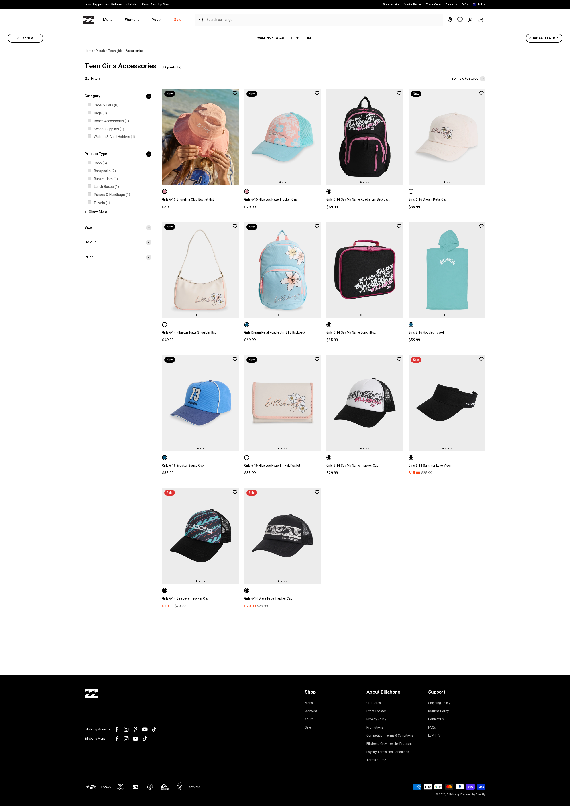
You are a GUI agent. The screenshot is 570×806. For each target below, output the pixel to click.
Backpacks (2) (105, 171)
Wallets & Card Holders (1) (114, 137)
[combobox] (323, 20)
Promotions (374, 727)
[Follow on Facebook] (117, 729)
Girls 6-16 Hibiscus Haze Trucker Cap (270, 199)
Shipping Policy (439, 703)
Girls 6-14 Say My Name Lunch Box (351, 332)
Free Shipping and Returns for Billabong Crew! (127, 4)
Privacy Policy (376, 719)
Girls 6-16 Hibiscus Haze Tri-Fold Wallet (272, 465)
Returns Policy (438, 711)
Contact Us (436, 719)
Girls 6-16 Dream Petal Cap (428, 199)
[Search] (199, 20)
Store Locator (376, 711)
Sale (177, 20)
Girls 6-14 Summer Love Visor (430, 465)
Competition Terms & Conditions (389, 735)
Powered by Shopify (473, 794)
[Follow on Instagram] (126, 729)
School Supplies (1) (109, 129)
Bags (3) (100, 113)
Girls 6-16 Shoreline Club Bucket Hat (188, 199)
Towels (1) (102, 203)
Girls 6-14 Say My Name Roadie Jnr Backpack (358, 199)
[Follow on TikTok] (154, 729)
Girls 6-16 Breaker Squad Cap (183, 465)
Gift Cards (373, 703)
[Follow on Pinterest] (135, 729)
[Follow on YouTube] (145, 729)
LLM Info (434, 735)
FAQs (432, 727)
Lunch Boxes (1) (106, 186)
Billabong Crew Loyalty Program (389, 744)
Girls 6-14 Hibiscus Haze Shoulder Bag (189, 332)
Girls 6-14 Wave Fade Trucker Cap (268, 598)
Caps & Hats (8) (106, 105)
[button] (109, 20)
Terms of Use (376, 760)
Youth (157, 20)
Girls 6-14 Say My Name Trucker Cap (352, 465)
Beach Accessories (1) (111, 121)
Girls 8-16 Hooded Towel (426, 332)
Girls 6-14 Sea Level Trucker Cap (185, 598)
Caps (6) (100, 163)
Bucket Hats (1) (106, 179)
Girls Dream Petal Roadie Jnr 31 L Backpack (275, 332)
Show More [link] (98, 212)
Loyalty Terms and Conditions (387, 752)
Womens (132, 20)
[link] (118, 105)
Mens (107, 20)
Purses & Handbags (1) (112, 194)
